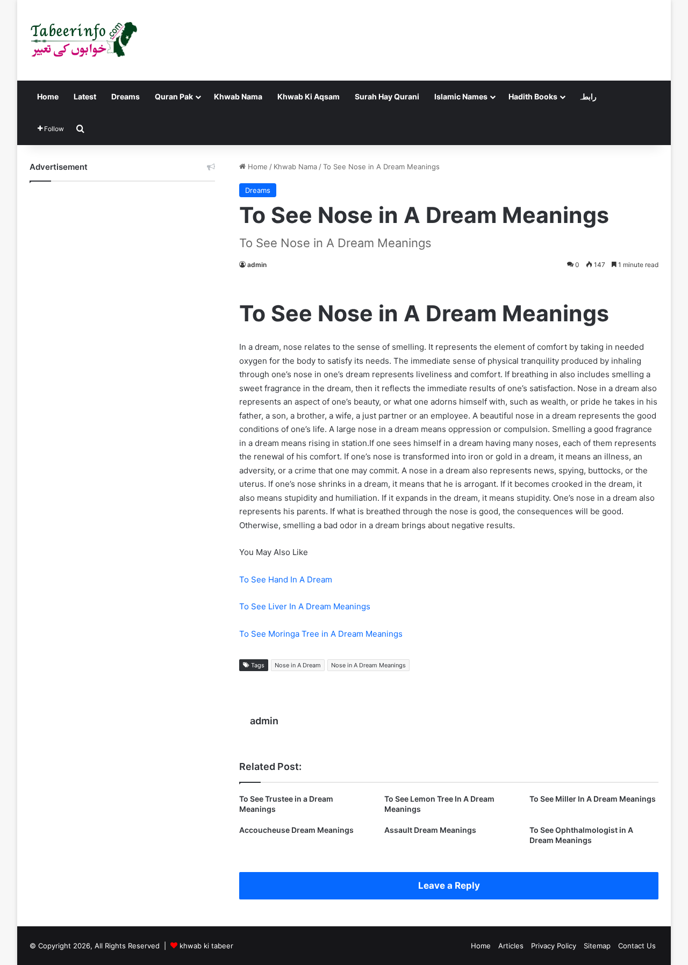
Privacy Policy (553, 945)
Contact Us (637, 945)
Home (48, 96)
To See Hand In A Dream (285, 579)
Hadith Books (532, 96)
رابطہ (587, 96)
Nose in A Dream (298, 665)
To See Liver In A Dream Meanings (304, 606)
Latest (85, 96)
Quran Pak (174, 96)
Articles (511, 945)
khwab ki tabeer (206, 945)
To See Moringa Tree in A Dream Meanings (321, 634)
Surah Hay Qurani (387, 96)
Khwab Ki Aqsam (308, 96)
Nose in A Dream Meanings (368, 665)
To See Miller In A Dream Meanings (592, 798)
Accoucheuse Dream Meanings (296, 829)
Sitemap (597, 945)
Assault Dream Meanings (430, 829)
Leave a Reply (449, 885)
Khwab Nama (238, 96)
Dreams (125, 96)
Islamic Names (461, 96)
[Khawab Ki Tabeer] (83, 40)
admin (257, 265)
